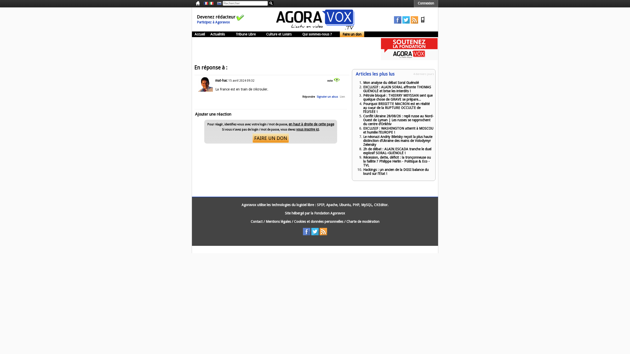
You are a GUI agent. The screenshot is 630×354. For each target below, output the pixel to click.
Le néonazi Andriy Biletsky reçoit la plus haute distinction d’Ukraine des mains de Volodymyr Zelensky (397, 141)
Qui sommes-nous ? (317, 34)
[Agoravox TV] (218, 3)
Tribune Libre (246, 34)
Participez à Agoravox (213, 22)
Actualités (217, 34)
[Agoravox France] (206, 3)
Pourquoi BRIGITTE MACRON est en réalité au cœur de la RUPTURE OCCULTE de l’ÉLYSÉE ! (396, 108)
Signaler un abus (327, 96)
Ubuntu (345, 205)
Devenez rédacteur (216, 16)
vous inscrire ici (307, 129)
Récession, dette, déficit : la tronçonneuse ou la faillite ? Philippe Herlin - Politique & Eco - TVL (397, 161)
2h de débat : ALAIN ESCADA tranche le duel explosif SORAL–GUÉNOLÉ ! (397, 151)
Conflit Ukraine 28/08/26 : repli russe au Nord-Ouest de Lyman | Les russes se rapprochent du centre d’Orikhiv (398, 120)
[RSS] (414, 22)
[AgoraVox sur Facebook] (397, 22)
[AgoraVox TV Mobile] (422, 22)
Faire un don (352, 34)
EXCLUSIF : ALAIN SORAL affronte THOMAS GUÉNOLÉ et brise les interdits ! (397, 89)
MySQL (366, 205)
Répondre (308, 96)
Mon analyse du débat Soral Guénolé (391, 83)
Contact (257, 221)
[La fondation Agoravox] (409, 59)
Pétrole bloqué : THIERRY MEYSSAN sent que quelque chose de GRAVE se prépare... (398, 97)
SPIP (320, 205)
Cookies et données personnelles (318, 221)
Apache (331, 205)
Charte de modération (362, 221)
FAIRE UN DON (270, 138)
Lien (342, 96)
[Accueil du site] (315, 28)
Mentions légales (278, 221)
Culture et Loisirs (279, 34)
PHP (356, 205)
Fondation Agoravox (329, 213)
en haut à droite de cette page (311, 124)
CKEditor (381, 205)
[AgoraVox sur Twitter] (406, 22)
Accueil (200, 34)
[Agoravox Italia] (211, 3)
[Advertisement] (281, 49)
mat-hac (221, 80)
